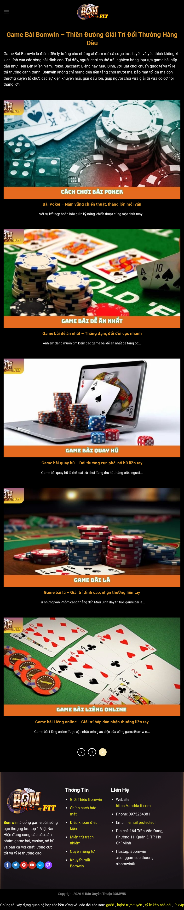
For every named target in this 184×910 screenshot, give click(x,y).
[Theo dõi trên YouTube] (32, 865)
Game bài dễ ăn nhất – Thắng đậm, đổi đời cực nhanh (92, 333)
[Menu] (6, 11)
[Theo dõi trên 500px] (40, 865)
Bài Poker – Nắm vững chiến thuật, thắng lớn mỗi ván (92, 204)
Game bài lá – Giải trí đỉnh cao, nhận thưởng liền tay (92, 592)
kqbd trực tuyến (129, 905)
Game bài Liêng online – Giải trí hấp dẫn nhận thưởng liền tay (92, 722)
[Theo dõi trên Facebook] (7, 865)
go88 (110, 905)
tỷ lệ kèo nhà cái (158, 905)
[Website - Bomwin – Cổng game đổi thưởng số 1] (92, 11)
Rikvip (179, 905)
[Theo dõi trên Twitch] (48, 865)
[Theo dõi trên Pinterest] (24, 865)
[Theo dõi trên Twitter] (15, 865)
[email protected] (141, 822)
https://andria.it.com (133, 805)
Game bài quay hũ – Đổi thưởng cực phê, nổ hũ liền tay (92, 463)
